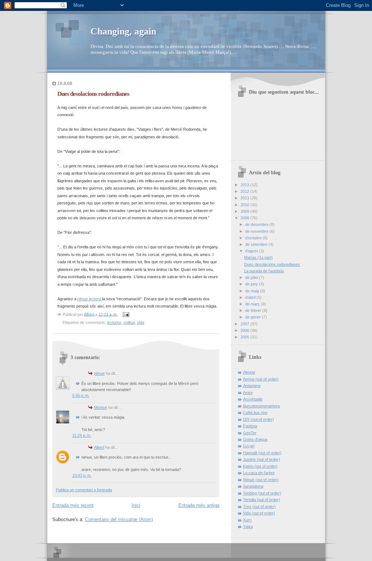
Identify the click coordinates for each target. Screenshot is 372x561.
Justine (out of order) (261, 459)
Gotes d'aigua (255, 439)
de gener (253, 317)
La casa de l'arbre (259, 473)
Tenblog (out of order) (262, 493)
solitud (129, 322)
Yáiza (248, 526)
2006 (245, 330)
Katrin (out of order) (260, 466)
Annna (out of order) (261, 379)
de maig (252, 291)
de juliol (252, 277)
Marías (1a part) (258, 257)
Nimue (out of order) (261, 479)
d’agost (252, 251)
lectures (114, 322)
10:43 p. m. (82, 475)
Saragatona (253, 486)
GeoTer (249, 433)
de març (253, 304)
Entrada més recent (73, 505)
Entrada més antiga (198, 505)
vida (140, 322)
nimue (99, 373)
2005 (245, 337)
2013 (245, 185)
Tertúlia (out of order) (261, 499)
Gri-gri (248, 446)
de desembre (257, 224)
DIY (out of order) (258, 419)
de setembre (256, 244)
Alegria (249, 372)
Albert (99, 447)
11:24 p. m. (81, 435)
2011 (245, 198)
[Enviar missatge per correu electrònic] (126, 314)
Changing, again (123, 31)
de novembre (257, 231)
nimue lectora (89, 299)
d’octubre (254, 238)
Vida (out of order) (259, 513)
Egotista (250, 426)
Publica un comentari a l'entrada (84, 490)
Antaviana (251, 385)
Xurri (247, 520)
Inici (136, 505)
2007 (245, 324)
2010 (245, 205)
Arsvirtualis (253, 399)
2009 (245, 211)
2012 (245, 191)
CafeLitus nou (255, 412)
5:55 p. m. (80, 395)
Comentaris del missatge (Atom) (119, 519)
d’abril (250, 297)
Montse (100, 407)
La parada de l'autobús (264, 271)
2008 (245, 218)
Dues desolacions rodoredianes (272, 264)
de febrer (253, 310)
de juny (252, 284)
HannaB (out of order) (262, 453)
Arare (248, 392)
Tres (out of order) (259, 506)
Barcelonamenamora (261, 406)
